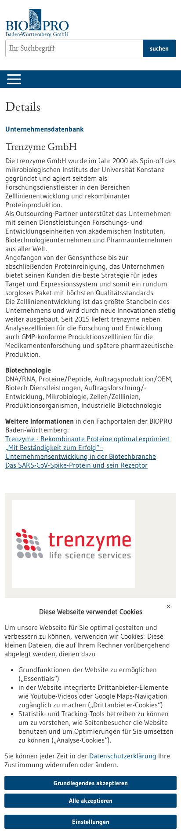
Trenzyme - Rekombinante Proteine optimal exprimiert (87, 438)
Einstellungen (90, 822)
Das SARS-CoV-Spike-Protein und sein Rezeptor (76, 465)
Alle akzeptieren (90, 801)
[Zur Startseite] (39, 23)
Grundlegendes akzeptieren (91, 783)
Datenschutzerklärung (122, 755)
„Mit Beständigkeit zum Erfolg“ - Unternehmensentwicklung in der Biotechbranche (80, 452)
